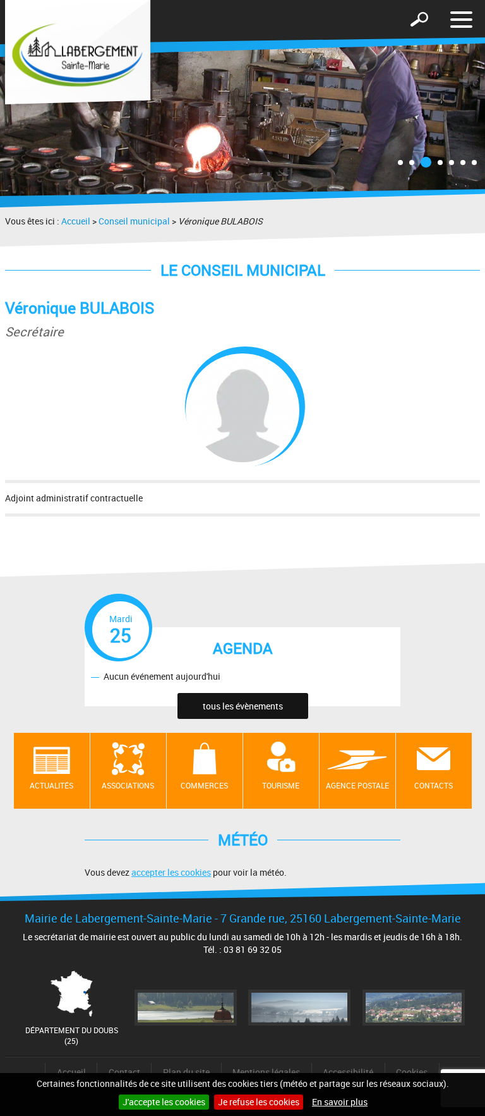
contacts (433, 785)
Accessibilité (348, 1072)
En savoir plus (340, 1102)
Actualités (51, 785)
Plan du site (186, 1072)
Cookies (412, 1072)
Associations (128, 785)
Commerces (204, 785)
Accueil (75, 221)
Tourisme (280, 785)
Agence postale (357, 785)
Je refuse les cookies (258, 1102)
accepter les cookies (171, 872)
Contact (124, 1072)
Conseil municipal (134, 221)
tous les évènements (243, 706)
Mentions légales (266, 1072)
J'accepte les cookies (164, 1102)
